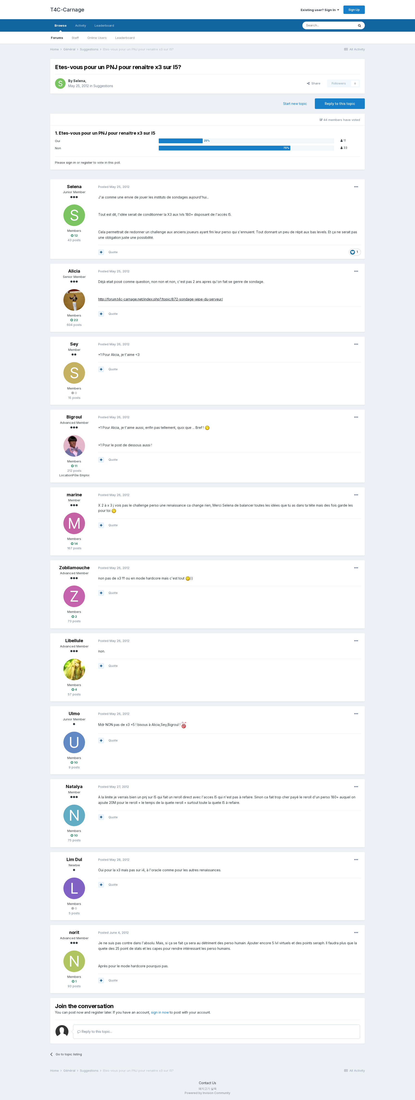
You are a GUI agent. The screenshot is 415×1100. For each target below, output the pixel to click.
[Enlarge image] (207, 427)
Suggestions (103, 86)
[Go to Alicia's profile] (74, 300)
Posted (113, 187)
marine (74, 494)
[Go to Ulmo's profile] (74, 742)
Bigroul (74, 416)
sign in (71, 162)
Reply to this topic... (96, 1031)
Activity (80, 25)
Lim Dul (74, 859)
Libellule (74, 640)
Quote (113, 252)
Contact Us (207, 1083)
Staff (75, 38)
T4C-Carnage (67, 9)
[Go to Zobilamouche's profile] (74, 596)
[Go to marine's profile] (74, 523)
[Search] (359, 25)
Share (315, 83)
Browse (61, 25)
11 (344, 140)
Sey (74, 344)
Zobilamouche (74, 567)
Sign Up (354, 10)
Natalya (74, 786)
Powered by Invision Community (207, 1093)
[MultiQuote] (101, 252)
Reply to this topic (340, 104)
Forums (57, 38)
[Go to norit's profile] (74, 961)
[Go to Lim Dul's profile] (74, 888)
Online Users (97, 38)
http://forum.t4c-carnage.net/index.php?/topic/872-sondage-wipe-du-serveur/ (160, 299)
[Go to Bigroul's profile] (74, 446)
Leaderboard (125, 38)
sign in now (160, 1012)
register (86, 162)
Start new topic (295, 104)
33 (345, 147)
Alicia (74, 271)
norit (74, 932)
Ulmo (74, 713)
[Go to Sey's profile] (74, 373)
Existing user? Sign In (319, 10)
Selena (79, 81)
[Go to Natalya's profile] (74, 815)
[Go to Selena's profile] (60, 83)
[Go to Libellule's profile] (74, 669)
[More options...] (356, 187)
